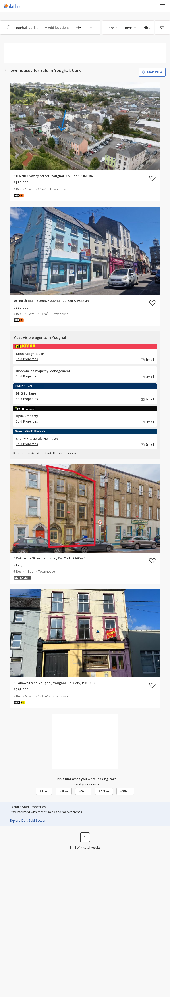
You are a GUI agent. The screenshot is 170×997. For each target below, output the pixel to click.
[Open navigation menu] (162, 6)
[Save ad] (152, 178)
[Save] (162, 27)
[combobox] (50, 27)
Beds (128, 28)
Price (110, 28)
